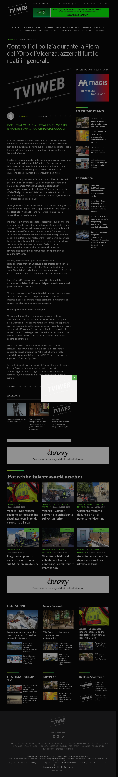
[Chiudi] (74, 377)
